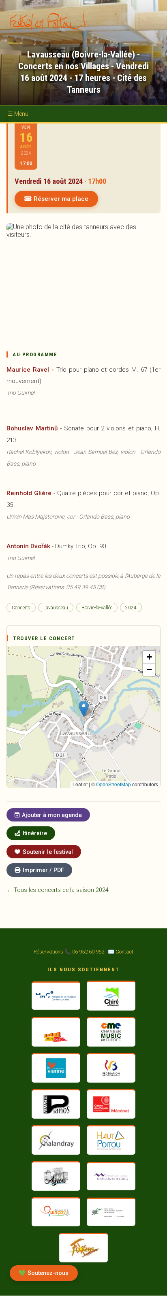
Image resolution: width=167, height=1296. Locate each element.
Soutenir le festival (48, 852)
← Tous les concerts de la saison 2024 (57, 890)
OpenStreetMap (113, 784)
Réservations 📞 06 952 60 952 (69, 952)
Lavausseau (55, 608)
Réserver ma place (61, 198)
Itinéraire (35, 833)
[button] (84, 708)
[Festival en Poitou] (50, 21)
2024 (131, 608)
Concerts (21, 608)
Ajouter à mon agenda (52, 815)
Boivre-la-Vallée (96, 608)
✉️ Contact (120, 952)
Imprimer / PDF (43, 870)
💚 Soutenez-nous (44, 1273)
